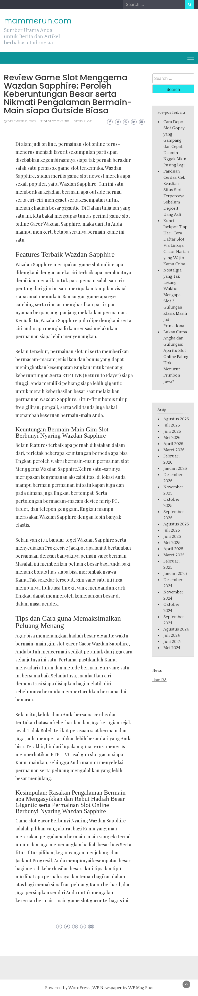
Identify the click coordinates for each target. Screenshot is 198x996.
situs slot (83, 121)
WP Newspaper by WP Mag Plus (122, 987)
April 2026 (173, 443)
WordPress (78, 987)
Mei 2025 (171, 542)
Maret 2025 (174, 555)
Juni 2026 (172, 431)
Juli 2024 (171, 635)
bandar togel (63, 540)
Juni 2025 (172, 536)
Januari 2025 (175, 573)
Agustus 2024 (176, 629)
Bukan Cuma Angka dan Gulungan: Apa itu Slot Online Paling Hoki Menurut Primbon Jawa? (175, 357)
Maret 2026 (174, 450)
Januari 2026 (175, 468)
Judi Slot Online (54, 121)
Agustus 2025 (176, 524)
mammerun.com (38, 20)
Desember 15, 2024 (22, 121)
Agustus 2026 (176, 419)
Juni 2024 (172, 641)
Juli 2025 (171, 530)
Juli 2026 (171, 425)
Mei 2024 (171, 647)
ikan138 (159, 680)
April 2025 (173, 549)
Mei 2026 (171, 437)
